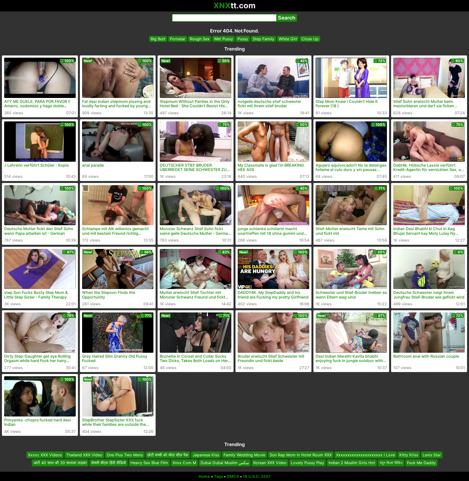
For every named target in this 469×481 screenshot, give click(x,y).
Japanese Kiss (206, 454)
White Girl (288, 38)
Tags (218, 476)
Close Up (310, 38)
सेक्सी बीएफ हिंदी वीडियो (108, 462)
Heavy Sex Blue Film (149, 462)
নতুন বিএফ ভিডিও (391, 462)
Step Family (263, 38)
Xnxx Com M (184, 462)
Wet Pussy (223, 38)
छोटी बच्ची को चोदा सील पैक (167, 454)
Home (204, 476)
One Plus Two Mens (125, 454)
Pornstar (177, 38)
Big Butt (158, 38)
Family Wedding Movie (244, 454)
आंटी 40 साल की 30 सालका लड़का (60, 462)
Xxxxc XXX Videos (45, 454)
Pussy (242, 38)
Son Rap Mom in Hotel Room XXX (301, 454)
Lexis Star (432, 454)
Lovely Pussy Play (307, 462)
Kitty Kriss (408, 454)
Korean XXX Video (270, 462)
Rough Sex (200, 38)
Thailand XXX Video (84, 454)
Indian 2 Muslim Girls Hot (352, 462)
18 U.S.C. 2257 (257, 476)
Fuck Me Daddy (421, 462)
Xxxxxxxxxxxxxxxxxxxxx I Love (365, 454)
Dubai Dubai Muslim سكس (225, 462)
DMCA (233, 476)
